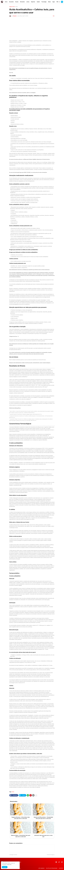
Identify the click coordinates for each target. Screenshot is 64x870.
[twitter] (62, 862)
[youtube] (56, 862)
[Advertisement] (32, 28)
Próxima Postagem (50, 854)
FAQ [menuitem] (57, 1)
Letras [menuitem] (27, 1)
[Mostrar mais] (36, 795)
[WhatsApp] (28, 795)
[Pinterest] (30, 795)
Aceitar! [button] (4, 867)
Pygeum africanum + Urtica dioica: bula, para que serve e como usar (21, 818)
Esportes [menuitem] (33, 1)
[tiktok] (59, 862)
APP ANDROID (41, 868)
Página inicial (12, 6)
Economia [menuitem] (11, 1)
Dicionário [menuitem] (22, 1)
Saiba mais (9, 864)
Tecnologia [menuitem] (43, 1)
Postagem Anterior (13, 854)
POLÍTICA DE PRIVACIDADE (51, 868)
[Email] (33, 795)
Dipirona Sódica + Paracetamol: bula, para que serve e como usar (20, 836)
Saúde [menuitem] (38, 1)
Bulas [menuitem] (49, 1)
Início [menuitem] (6, 1)
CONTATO (61, 868)
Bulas (16, 6)
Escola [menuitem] (16, 1)
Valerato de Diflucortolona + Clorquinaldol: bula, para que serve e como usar (43, 818)
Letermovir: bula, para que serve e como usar (43, 836)
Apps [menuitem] (53, 1)
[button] (59, 2)
